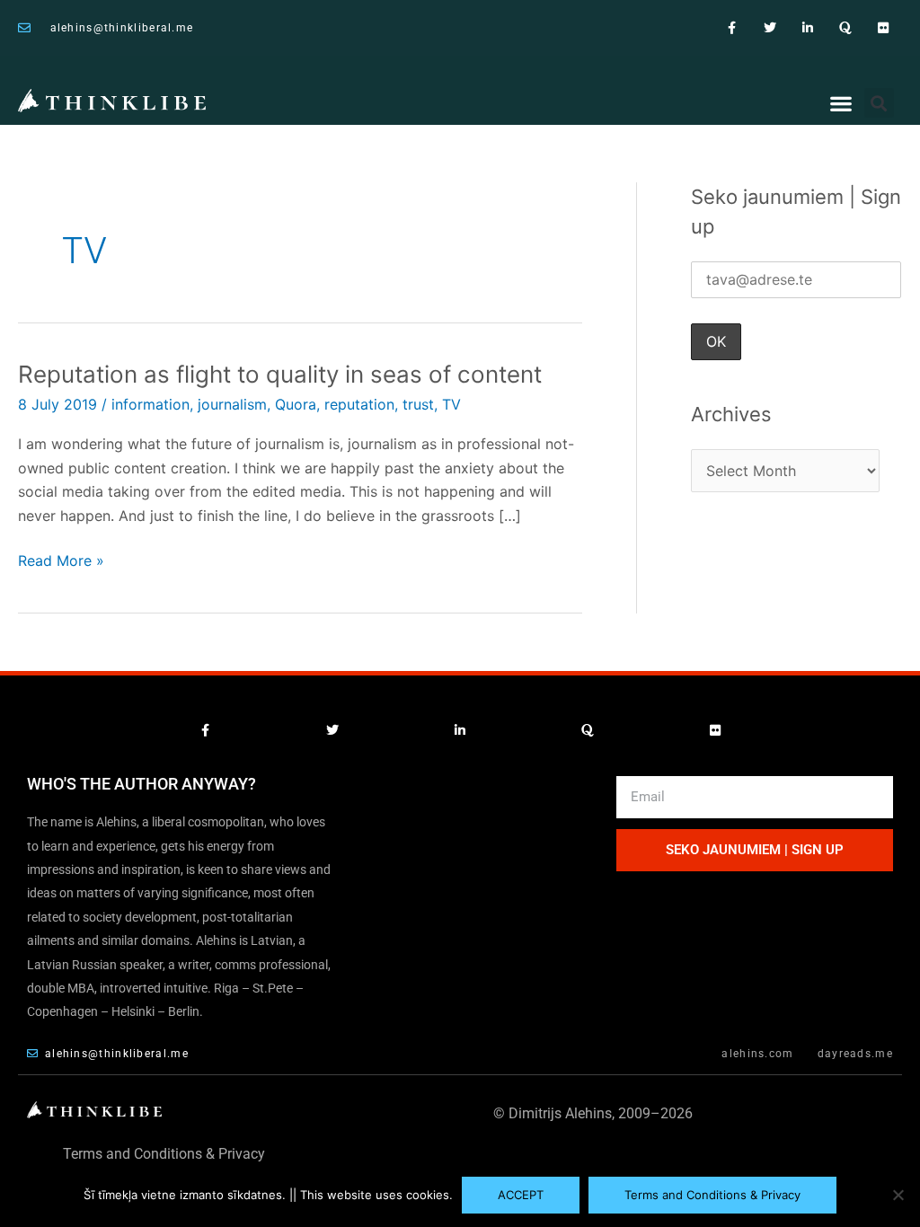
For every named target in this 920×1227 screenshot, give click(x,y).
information (150, 404)
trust (418, 404)
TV (451, 404)
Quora (295, 404)
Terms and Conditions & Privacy (164, 1153)
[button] (841, 103)
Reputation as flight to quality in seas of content (280, 374)
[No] (898, 1195)
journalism (232, 404)
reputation (359, 404)
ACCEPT (521, 1194)
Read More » (61, 559)
